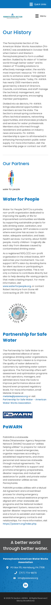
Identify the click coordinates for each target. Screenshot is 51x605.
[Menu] (38, 4)
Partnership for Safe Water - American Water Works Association (24, 401)
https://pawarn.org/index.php (19, 523)
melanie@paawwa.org (15, 396)
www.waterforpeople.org (17, 286)
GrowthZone (29, 600)
